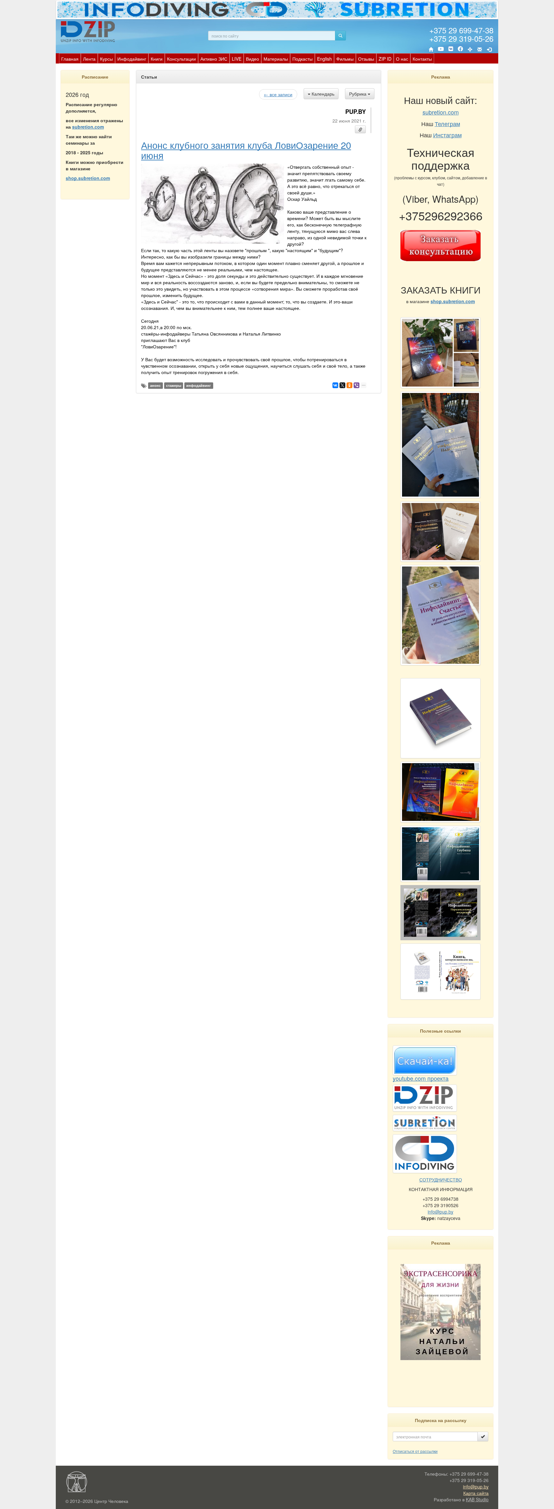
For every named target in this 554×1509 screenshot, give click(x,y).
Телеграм (447, 123)
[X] (342, 385)
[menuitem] (70, 58)
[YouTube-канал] (440, 50)
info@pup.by (440, 1211)
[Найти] (340, 35)
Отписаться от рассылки (415, 1451)
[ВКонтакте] (451, 49)
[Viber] (356, 385)
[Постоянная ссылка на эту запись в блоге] (360, 129)
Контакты (422, 58)
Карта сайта (476, 1493)
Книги (157, 58)
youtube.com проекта (421, 1078)
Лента (89, 58)
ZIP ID (385, 58)
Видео (252, 58)
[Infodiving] (89, 31)
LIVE (236, 58)
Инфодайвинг (131, 58)
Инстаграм (447, 135)
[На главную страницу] (431, 49)
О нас (402, 58)
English (324, 58)
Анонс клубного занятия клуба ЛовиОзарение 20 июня (246, 150)
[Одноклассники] (349, 385)
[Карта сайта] (470, 49)
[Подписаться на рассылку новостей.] (482, 1436)
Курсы (106, 58)
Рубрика (358, 93)
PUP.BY (355, 111)
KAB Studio (477, 1499)
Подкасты (302, 58)
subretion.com (88, 127)
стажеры (173, 385)
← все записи (278, 94)
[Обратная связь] (479, 49)
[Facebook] (460, 49)
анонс (155, 385)
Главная (70, 58)
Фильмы (345, 58)
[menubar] (246, 58)
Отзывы (366, 58)
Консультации (181, 58)
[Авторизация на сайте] (489, 49)
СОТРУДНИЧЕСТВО (440, 1179)
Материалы (276, 58)
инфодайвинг (198, 385)
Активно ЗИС (213, 58)
